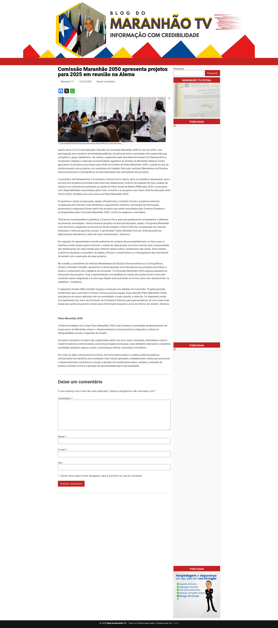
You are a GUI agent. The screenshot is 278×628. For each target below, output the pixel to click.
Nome (62, 436)
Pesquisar (178, 68)
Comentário (65, 398)
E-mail (62, 449)
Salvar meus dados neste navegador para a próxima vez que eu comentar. (101, 476)
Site (60, 463)
